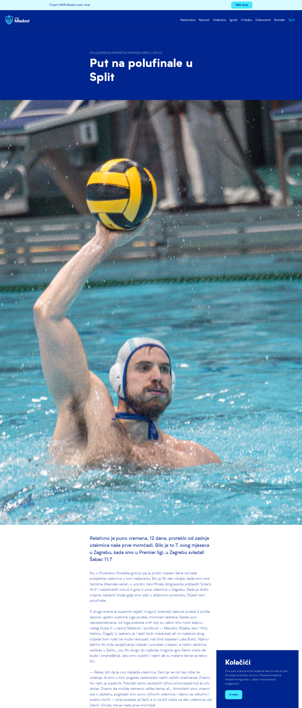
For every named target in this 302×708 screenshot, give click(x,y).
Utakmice (219, 20)
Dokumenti (263, 20)
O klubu (246, 20)
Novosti (204, 20)
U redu (233, 694)
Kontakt (279, 20)
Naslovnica (187, 20)
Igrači (234, 20)
